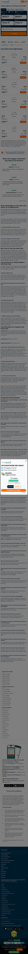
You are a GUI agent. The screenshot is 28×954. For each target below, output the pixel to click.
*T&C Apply (24, 492)
